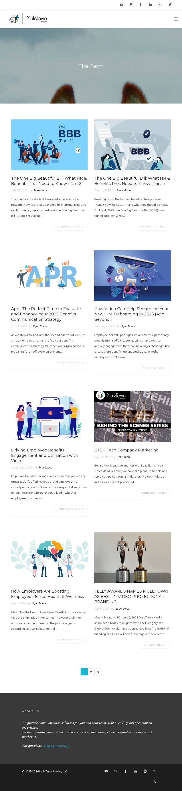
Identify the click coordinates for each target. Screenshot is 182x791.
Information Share (70, 226)
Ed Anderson (123, 609)
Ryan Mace (40, 190)
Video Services (154, 368)
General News (154, 644)
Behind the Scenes (153, 492)
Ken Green (123, 457)
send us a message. (57, 745)
